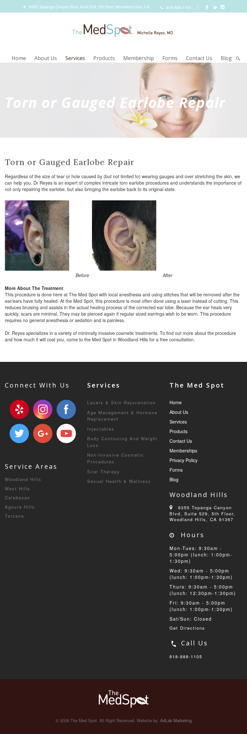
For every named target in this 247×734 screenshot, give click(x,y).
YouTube (66, 433)
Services (75, 58)
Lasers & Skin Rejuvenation (121, 402)
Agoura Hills (20, 507)
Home (19, 58)
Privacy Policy (183, 460)
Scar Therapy (103, 471)
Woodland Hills (23, 479)
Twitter (19, 433)
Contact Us (199, 58)
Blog (226, 58)
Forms (170, 58)
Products (104, 58)
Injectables (100, 429)
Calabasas (17, 497)
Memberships (183, 450)
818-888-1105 (185, 656)
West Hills (17, 488)
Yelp (19, 409)
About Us (45, 58)
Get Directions (187, 628)
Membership (138, 58)
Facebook (66, 409)
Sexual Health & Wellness (119, 481)
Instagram (42, 409)
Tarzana (14, 516)
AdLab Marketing (176, 720)
